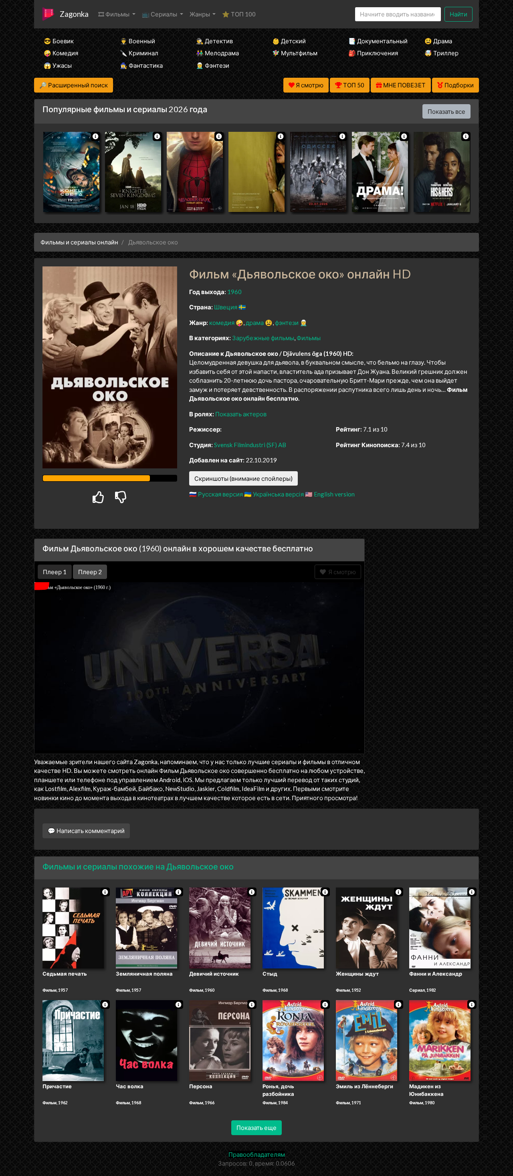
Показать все (446, 111)
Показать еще (256, 1127)
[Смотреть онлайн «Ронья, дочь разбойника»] (293, 1040)
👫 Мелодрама (217, 52)
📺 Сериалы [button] (160, 14)
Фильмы (309, 337)
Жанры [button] (200, 14)
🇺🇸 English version (330, 494)
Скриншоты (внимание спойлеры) (243, 478)
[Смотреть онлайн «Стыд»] (293, 927)
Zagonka (74, 13)
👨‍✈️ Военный (137, 40)
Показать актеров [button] (241, 414)
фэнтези (287, 322)
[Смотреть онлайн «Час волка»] (146, 1040)
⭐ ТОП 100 (239, 14)
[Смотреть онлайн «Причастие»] (73, 1040)
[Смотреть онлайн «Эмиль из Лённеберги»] (366, 1040)
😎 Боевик (59, 40)
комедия (221, 322)
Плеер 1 (55, 571)
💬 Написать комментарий (86, 830)
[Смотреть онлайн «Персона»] (219, 1040)
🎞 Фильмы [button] (114, 14)
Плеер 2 (90, 571)
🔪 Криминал (139, 52)
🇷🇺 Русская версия (216, 494)
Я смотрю (341, 571)
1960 (234, 291)
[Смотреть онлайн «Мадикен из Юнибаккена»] (440, 1040)
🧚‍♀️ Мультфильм (294, 52)
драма (255, 322)
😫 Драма (438, 40)
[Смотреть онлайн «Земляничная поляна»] (146, 927)
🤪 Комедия (61, 52)
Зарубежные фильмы (263, 337)
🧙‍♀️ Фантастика (141, 65)
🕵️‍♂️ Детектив (214, 40)
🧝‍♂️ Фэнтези (212, 65)
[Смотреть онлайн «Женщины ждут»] (366, 927)
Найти (458, 14)
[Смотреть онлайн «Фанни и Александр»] (440, 927)
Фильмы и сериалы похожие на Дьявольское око (138, 866)
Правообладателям (256, 1154)
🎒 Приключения (373, 52)
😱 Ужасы (58, 65)
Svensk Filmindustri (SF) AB (250, 444)
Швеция (225, 307)
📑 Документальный (375, 40)
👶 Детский (289, 40)
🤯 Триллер (441, 52)
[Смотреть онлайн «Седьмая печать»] (73, 927)
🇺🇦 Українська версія (274, 494)
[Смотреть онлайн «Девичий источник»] (219, 927)
